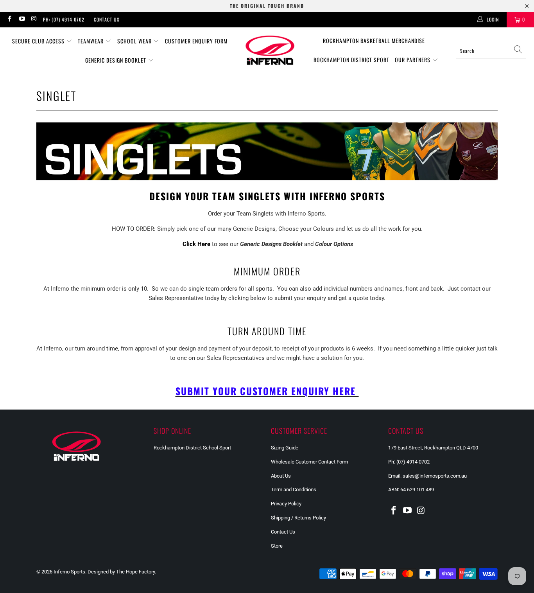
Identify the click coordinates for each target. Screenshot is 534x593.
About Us (281, 476)
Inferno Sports (69, 572)
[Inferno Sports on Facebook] (9, 19)
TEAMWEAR (91, 41)
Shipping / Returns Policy (298, 518)
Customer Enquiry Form (196, 41)
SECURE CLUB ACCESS (39, 41)
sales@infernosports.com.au (435, 476)
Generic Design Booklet (116, 60)
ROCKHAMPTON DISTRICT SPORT (351, 60)
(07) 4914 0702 (414, 462)
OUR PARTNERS (413, 60)
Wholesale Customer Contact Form (309, 462)
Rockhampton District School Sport (192, 448)
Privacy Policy (286, 504)
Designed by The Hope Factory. (122, 572)
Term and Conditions (293, 489)
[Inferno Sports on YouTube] (21, 19)
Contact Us (107, 19)
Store (277, 546)
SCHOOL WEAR (135, 41)
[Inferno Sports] (270, 50)
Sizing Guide (284, 448)
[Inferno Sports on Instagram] (33, 19)
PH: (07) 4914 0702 (63, 19)
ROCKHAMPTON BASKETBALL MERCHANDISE (374, 40)
